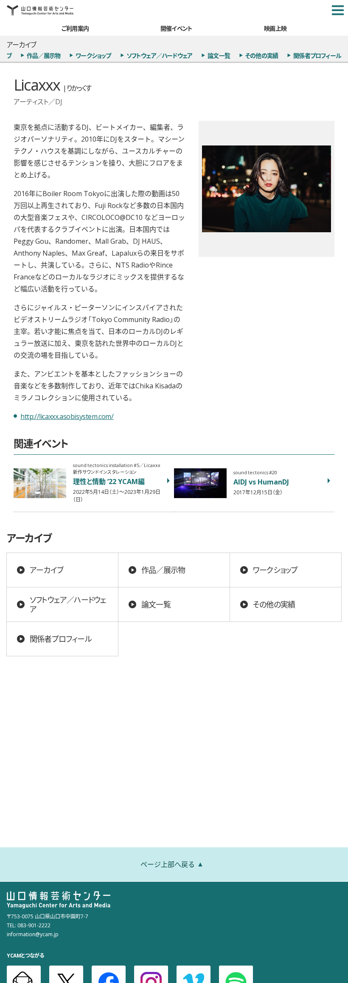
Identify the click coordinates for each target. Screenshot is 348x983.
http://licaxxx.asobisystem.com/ (67, 416)
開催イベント (176, 28)
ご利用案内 (75, 28)
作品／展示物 (43, 55)
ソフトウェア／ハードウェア (159, 55)
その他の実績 (261, 55)
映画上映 (275, 28)
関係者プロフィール (317, 55)
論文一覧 (219, 55)
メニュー (338, 10)
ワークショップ (93, 55)
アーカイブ (46, 570)
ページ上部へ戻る (167, 864)
